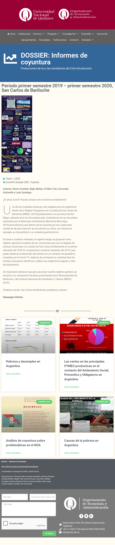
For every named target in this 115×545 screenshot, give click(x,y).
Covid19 (10, 182)
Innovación (102, 33)
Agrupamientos (28, 40)
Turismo (35, 182)
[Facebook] (81, 516)
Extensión (86, 33)
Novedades (44, 40)
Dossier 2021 (22, 182)
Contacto (74, 40)
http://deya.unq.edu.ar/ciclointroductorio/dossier (19, 467)
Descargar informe (13, 297)
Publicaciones (60, 40)
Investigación (69, 33)
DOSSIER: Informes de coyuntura (54, 58)
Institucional (24, 33)
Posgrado (52, 33)
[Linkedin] (91, 516)
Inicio (12, 33)
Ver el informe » (14, 374)
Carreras (37, 33)
